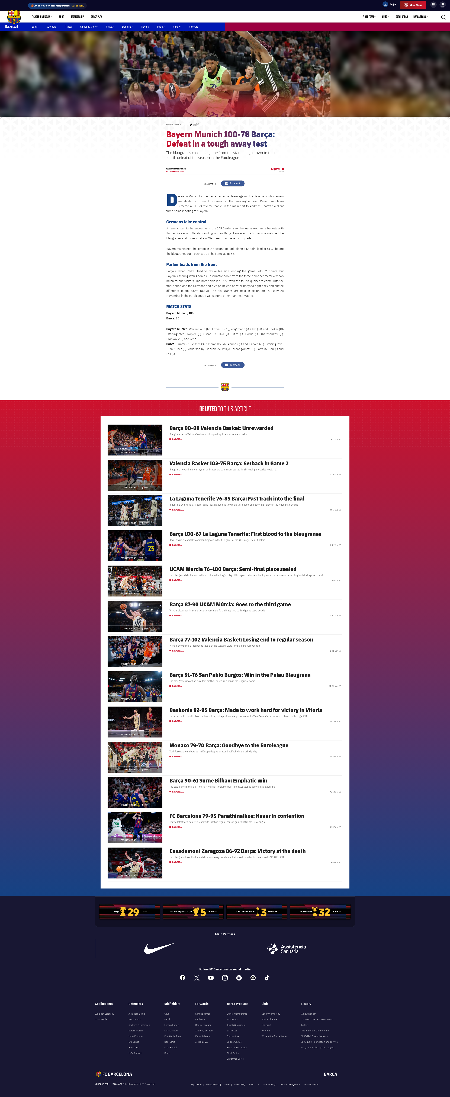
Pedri (167, 1019)
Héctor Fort (134, 1047)
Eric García (133, 1041)
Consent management (290, 1084)
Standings (127, 26)
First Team (368, 16)
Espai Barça (402, 16)
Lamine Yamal (202, 1013)
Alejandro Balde (136, 1013)
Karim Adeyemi (203, 1036)
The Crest (266, 1025)
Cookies (226, 1084)
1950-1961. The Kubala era (314, 1036)
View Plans (416, 5)
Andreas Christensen (139, 1025)
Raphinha (200, 1019)
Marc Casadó (171, 1030)
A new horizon (308, 1013)
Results (110, 26)
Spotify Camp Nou (271, 1013)
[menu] (442, 4)
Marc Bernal (170, 1047)
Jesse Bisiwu (201, 1041)
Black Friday (233, 1053)
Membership (77, 16)
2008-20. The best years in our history (317, 1022)
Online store (233, 1036)
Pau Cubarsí (134, 1019)
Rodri (167, 1053)
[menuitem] (442, 4)
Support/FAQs (234, 1041)
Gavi (166, 1013)
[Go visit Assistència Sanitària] (286, 948)
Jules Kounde (135, 1036)
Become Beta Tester (237, 1047)
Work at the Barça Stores (274, 1036)
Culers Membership (237, 1013)
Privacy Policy (212, 1084)
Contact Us (254, 1084)
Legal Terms (196, 1084)
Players (145, 26)
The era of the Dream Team (315, 1030)
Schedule (51, 26)
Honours (193, 26)
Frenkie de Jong (172, 1036)
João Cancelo (135, 1053)
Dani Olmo (169, 1041)
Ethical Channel (269, 1019)
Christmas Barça (235, 1058)
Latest (35, 26)
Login (390, 4)
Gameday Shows (89, 26)
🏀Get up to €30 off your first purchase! (57, 5)
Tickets (68, 26)
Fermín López (171, 1025)
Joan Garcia (101, 1019)
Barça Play (96, 16)
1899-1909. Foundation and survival (319, 1041)
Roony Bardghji (203, 1025)
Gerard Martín (135, 1030)
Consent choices (311, 1084)
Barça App (232, 1030)
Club (384, 16)
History (177, 26)
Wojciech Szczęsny (104, 1013)
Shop (61, 16)
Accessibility (239, 1084)
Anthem (266, 1030)
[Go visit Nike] (159, 948)
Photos (161, 26)
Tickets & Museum (41, 16)
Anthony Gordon (204, 1030)
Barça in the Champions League (317, 1047)
